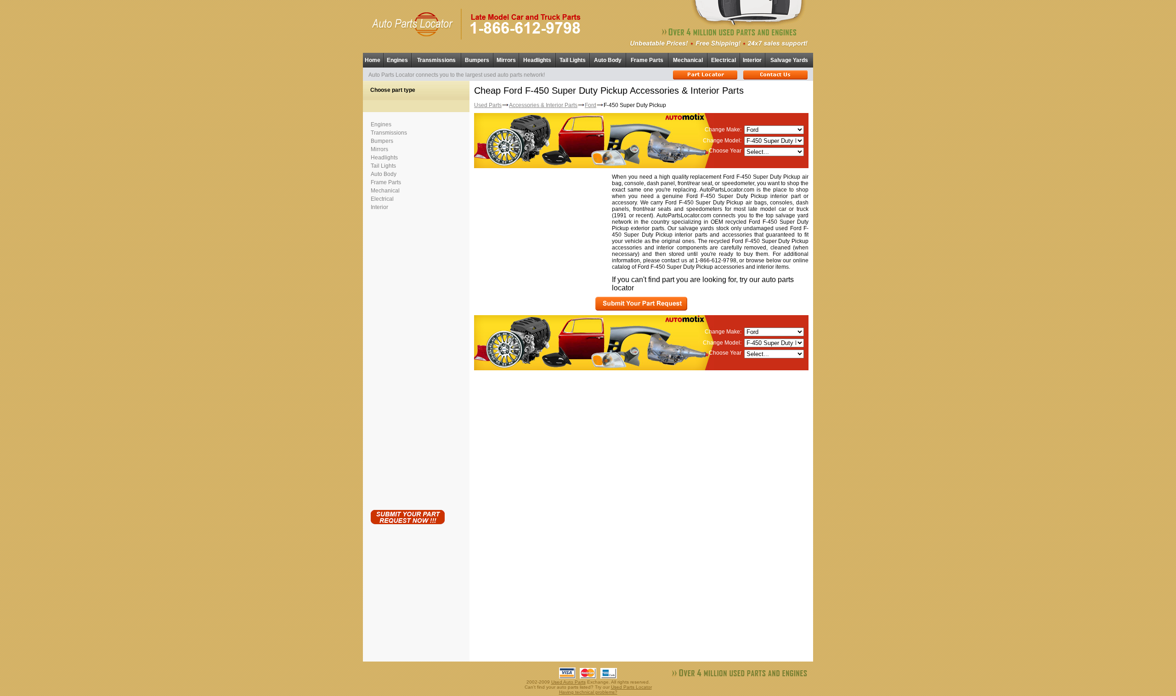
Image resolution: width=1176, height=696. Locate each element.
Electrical (723, 60)
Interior (752, 60)
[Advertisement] (407, 358)
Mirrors (506, 60)
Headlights (537, 60)
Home (372, 60)
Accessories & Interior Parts (543, 105)
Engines (397, 60)
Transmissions (436, 60)
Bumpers (477, 60)
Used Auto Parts (568, 682)
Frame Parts (647, 60)
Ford (590, 105)
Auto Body (608, 60)
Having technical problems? (588, 692)
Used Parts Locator (631, 687)
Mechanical (688, 60)
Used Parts (488, 105)
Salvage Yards (789, 60)
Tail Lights (573, 60)
